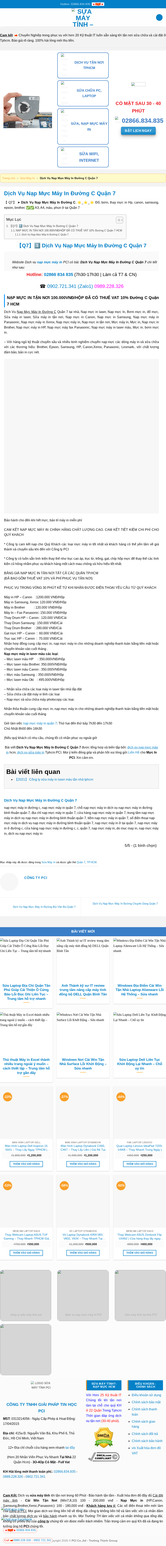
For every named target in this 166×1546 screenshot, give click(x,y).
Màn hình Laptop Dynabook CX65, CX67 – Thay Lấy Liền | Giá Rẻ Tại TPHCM (83, 1147)
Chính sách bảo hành (147, 1441)
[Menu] (5, 17)
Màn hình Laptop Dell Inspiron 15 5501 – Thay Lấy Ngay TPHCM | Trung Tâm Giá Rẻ (26, 1147)
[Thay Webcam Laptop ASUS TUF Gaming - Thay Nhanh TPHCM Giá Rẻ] (26, 1201)
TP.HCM (92, 862)
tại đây (70, 1447)
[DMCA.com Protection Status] (103, 1437)
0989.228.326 (13, 1476)
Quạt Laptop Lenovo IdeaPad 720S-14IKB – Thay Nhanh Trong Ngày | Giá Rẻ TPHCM (139, 1147)
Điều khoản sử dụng (146, 1395)
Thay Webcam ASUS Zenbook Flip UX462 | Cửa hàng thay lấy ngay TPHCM (139, 1236)
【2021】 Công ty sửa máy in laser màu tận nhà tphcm (54, 779)
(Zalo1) (85, 286)
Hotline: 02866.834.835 (75, 4)
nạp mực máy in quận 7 (40, 723)
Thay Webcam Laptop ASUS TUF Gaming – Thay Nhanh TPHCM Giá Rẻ (26, 1236)
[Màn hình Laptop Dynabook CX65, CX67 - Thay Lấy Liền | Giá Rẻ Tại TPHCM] (83, 1112)
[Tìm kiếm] (159, 17)
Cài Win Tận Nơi (41, 1500)
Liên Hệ (133, 752)
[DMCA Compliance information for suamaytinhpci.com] (103, 1456)
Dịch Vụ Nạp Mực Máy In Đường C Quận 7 (45, 234)
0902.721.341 (61, 286)
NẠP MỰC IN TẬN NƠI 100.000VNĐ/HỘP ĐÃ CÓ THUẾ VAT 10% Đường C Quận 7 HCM (69, 230)
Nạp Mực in (132, 1500)
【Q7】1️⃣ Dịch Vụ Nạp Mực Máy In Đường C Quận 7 (43, 226)
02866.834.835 (65, 1471)
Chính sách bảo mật (146, 1402)
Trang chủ (8, 178)
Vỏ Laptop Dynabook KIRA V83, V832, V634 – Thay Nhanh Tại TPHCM (83, 1236)
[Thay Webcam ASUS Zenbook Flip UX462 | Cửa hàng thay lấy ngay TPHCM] (139, 1201)
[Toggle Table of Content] (117, 220)
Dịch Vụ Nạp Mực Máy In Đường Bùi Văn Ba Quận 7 (44, 906)
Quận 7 (81, 862)
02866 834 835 (58, 274)
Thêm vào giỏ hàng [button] (26, 1164)
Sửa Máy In (27, 178)
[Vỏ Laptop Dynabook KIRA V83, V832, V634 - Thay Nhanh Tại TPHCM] (83, 1201)
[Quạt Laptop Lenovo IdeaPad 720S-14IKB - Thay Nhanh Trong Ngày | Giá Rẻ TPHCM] (139, 1112)
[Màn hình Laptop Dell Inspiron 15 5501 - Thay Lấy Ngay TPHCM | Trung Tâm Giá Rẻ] (26, 1112)
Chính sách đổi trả (145, 1434)
